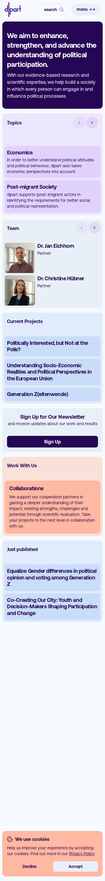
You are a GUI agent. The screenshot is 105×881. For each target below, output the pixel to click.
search (50, 9)
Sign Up (52, 441)
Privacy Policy (81, 853)
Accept (76, 866)
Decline (29, 866)
